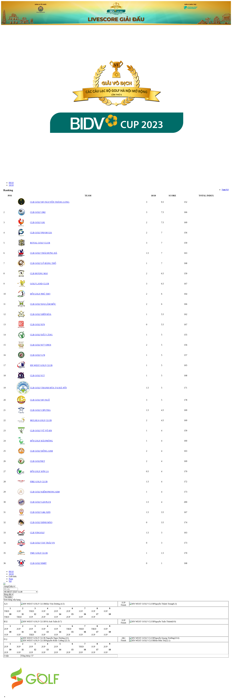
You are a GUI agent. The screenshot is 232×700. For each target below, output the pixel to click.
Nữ (227, 190)
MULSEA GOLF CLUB (41, 420)
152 (185, 202)
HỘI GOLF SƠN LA (39, 471)
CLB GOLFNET (37, 461)
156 (185, 232)
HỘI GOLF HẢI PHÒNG (41, 441)
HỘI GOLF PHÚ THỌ (40, 294)
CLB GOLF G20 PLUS (40, 502)
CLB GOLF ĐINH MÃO (41, 522)
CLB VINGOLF (37, 532)
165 (185, 365)
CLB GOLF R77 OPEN (40, 345)
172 (185, 481)
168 (185, 263)
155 (185, 335)
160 (185, 441)
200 (185, 502)
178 (185, 400)
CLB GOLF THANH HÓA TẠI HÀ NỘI (48, 388)
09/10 (11, 183)
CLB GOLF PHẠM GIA (41, 232)
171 (185, 388)
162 (185, 314)
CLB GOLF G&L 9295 (40, 512)
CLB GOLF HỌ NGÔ (40, 400)
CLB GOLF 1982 (38, 212)
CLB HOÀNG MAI (39, 273)
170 (185, 471)
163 (185, 253)
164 (185, 294)
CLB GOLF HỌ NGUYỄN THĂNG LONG (49, 202)
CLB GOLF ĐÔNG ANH (41, 451)
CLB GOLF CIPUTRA (40, 410)
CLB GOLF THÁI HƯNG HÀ (43, 253)
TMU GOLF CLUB (39, 553)
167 (185, 284)
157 (185, 355)
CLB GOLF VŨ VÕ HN (41, 430)
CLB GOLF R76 (37, 324)
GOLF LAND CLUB (39, 284)
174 (185, 522)
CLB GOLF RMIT (38, 563)
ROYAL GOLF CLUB (40, 243)
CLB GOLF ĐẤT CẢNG (41, 335)
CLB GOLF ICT (37, 375)
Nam (224, 190)
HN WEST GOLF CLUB (41, 365)
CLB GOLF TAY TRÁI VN (42, 543)
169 (185, 222)
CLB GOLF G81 (37, 222)
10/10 (11, 185)
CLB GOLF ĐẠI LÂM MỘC (43, 304)
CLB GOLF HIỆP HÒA (40, 314)
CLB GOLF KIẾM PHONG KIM (45, 492)
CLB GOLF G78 (37, 355)
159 (185, 243)
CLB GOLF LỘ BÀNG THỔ (43, 263)
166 (185, 212)
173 (185, 492)
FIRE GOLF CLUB (39, 481)
